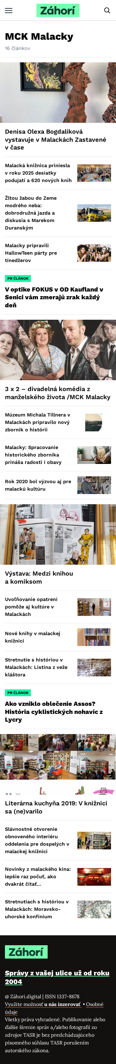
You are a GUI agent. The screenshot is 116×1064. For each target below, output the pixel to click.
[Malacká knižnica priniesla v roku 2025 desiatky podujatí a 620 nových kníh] (94, 173)
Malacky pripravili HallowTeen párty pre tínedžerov (31, 253)
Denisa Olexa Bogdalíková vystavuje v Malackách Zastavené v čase (55, 139)
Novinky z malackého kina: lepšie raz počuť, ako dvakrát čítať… (38, 876)
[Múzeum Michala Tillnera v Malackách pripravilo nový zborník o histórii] (94, 422)
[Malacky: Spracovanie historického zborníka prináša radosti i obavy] (94, 455)
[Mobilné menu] (8, 10)
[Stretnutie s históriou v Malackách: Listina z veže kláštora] (94, 667)
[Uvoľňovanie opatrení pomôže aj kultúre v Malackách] (94, 607)
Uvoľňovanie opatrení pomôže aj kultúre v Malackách (31, 606)
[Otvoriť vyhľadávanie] (107, 10)
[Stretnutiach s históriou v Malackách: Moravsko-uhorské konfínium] (94, 909)
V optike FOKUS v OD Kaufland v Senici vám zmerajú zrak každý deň (54, 297)
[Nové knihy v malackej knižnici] (94, 637)
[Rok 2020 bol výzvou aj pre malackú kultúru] (94, 485)
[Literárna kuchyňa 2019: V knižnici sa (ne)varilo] (58, 764)
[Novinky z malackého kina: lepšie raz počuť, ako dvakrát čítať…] (94, 877)
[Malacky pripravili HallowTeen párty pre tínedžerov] (94, 253)
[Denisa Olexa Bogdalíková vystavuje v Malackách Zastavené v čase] (58, 92)
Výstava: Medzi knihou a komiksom (39, 577)
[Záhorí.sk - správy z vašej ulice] (58, 10)
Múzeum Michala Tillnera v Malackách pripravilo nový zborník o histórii (37, 422)
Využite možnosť (43, 1004)
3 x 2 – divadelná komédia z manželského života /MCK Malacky (57, 393)
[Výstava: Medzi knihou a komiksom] (58, 534)
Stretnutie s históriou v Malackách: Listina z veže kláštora (36, 667)
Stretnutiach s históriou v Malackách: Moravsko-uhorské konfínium (37, 909)
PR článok (17, 278)
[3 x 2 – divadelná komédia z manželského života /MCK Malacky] (58, 350)
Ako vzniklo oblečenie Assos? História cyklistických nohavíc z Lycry (54, 711)
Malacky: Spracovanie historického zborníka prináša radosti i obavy (33, 454)
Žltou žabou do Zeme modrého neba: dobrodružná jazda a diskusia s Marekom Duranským (31, 213)
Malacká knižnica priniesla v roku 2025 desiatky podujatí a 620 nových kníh (38, 172)
